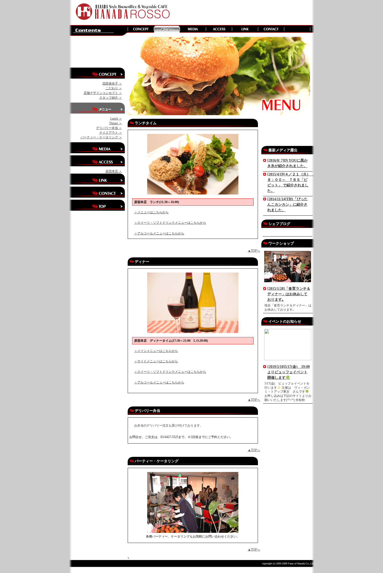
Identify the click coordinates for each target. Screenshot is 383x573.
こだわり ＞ (114, 88)
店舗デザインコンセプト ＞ (103, 93)
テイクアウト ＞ (110, 132)
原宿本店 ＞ (114, 171)
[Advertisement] (241, 12)
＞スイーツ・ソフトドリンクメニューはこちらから (170, 223)
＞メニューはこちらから (151, 212)
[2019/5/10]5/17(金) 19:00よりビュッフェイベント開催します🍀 (288, 372)
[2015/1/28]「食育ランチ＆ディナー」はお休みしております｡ (288, 294)
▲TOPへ (254, 250)
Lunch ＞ (116, 118)
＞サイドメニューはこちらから (156, 361)
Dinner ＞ (115, 123)
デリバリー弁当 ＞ (109, 128)
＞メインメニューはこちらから (156, 351)
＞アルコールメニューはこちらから (159, 233)
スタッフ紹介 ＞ (110, 97)
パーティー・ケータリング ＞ (101, 137)
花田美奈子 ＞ (112, 83)
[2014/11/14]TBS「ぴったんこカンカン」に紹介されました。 (287, 204)
